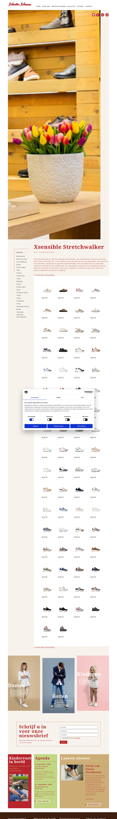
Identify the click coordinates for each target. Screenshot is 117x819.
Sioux (19, 289)
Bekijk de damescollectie (19, 693)
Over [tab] (82, 397)
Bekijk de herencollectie (63, 703)
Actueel (80, 6)
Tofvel (19, 298)
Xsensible (20, 312)
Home (38, 6)
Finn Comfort (21, 267)
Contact (88, 6)
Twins (19, 303)
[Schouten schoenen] (19, 4)
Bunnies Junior (22, 259)
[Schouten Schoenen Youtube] (93, 14)
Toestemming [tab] (34, 397)
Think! (19, 295)
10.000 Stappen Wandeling (41, 767)
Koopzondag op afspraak (41, 788)
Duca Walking (21, 262)
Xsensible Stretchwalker (21, 316)
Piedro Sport (21, 287)
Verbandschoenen (23, 306)
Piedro (19, 284)
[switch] (49, 419)
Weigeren (35, 426)
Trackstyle (20, 301)
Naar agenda (43, 801)
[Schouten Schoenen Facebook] (98, 14)
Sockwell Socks (22, 292)
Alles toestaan (81, 426)
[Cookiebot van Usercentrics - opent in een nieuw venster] (86, 392)
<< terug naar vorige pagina (44, 275)
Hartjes (19, 273)
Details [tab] (58, 397)
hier (36, 794)
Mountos (20, 281)
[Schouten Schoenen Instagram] (102, 14)
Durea (19, 264)
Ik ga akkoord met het (71, 738)
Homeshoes (21, 276)
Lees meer (39, 779)
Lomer (19, 278)
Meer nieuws (93, 805)
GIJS (18, 270)
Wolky (19, 309)
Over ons (46, 6)
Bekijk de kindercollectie (88, 681)
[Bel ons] (107, 14)
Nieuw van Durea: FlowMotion (93, 769)
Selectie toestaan (58, 426)
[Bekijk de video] (18, 788)
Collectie (71, 6)
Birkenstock (21, 256)
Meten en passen (59, 6)
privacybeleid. (77, 738)
